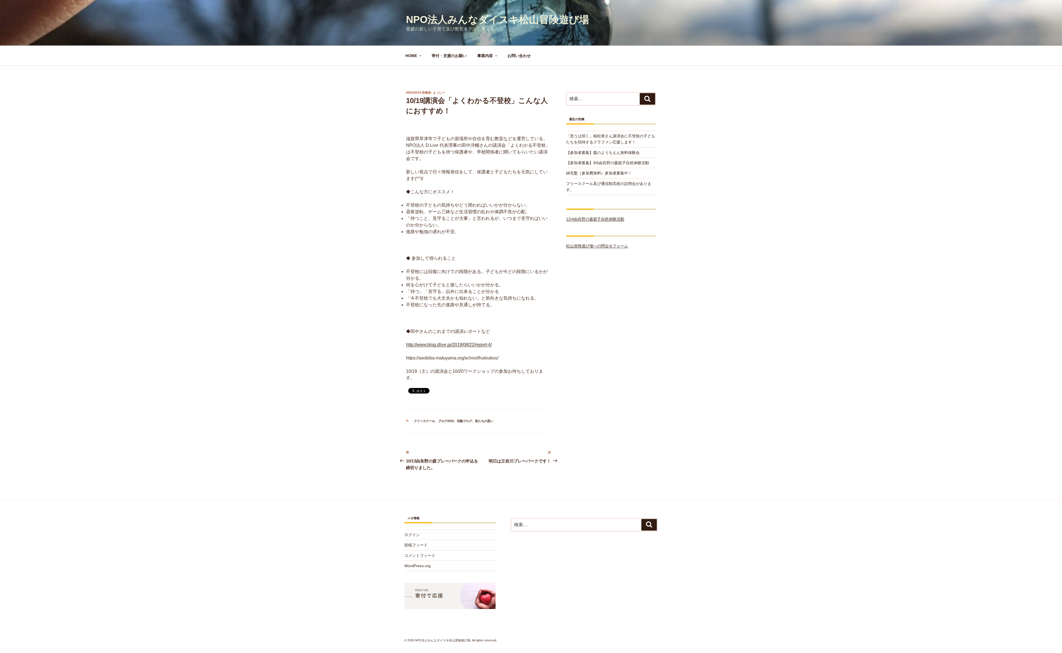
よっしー (439, 92)
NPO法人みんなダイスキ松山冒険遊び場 (497, 19)
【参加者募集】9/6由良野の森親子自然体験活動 (607, 163)
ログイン (412, 535)
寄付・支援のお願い (449, 55)
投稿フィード (416, 545)
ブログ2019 (446, 421)
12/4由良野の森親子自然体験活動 (595, 219)
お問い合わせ (519, 55)
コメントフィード (419, 555)
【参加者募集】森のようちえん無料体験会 (603, 152)
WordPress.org (417, 566)
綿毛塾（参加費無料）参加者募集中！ (599, 173)
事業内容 (485, 55)
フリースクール (424, 421)
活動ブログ (464, 421)
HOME (411, 55)
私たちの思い (484, 421)
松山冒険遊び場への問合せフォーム (597, 246)
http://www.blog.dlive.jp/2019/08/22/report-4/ (449, 344)
